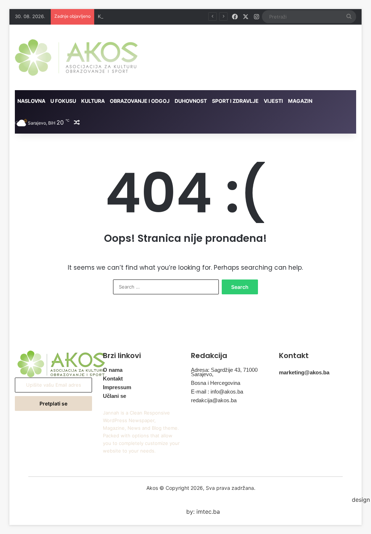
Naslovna (31, 101)
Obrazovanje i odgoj (140, 101)
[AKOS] (76, 57)
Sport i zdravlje (235, 101)
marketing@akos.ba (304, 372)
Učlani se (114, 396)
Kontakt (113, 378)
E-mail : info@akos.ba (217, 391)
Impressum (117, 387)
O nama (112, 370)
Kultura (93, 101)
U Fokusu (63, 101)
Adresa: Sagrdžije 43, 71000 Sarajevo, (224, 372)
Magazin (300, 101)
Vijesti (273, 101)
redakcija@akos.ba (214, 400)
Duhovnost (191, 101)
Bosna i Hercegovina (215, 383)
